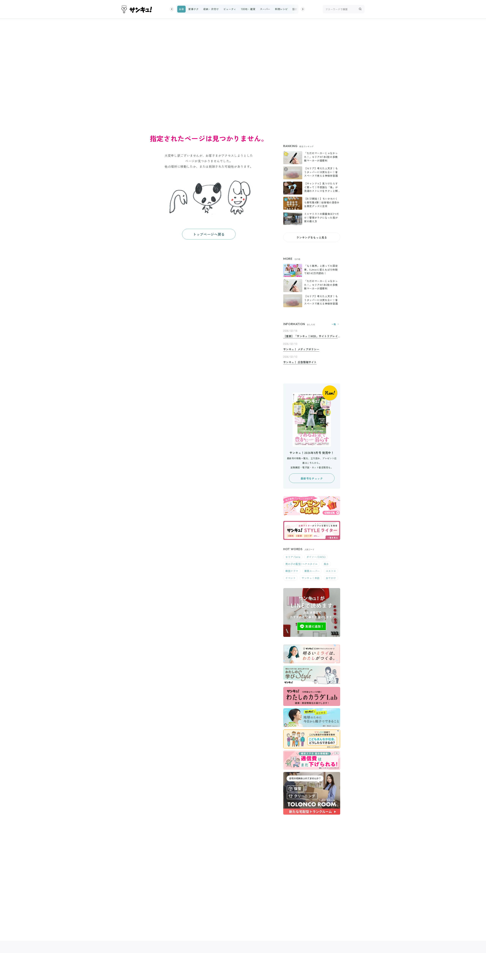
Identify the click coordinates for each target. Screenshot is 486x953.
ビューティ (229, 9)
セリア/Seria (292, 557)
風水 (326, 564)
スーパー (265, 9)
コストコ (331, 571)
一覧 (334, 324)
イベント (290, 578)
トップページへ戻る (209, 234)
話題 (294, 9)
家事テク (193, 9)
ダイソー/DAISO (316, 557)
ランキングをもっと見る (311, 237)
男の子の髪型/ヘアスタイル (301, 564)
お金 (181, 9)
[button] (172, 9)
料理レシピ (281, 9)
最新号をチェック (312, 478)
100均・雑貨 (248, 9)
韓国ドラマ (291, 571)
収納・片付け (211, 9)
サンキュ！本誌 (311, 578)
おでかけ (331, 578)
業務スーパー (312, 571)
